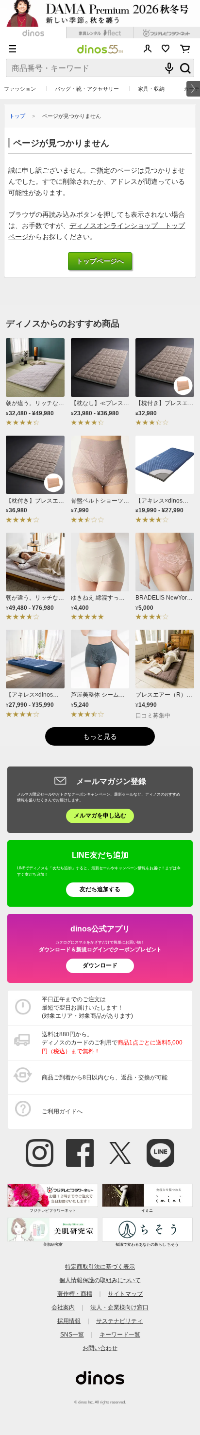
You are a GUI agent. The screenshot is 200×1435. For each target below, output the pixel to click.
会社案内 (63, 1307)
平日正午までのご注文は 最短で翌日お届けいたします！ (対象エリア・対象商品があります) (87, 1007)
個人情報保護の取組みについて (100, 1280)
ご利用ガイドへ (62, 1111)
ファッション (20, 89)
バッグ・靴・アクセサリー (87, 89)
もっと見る (100, 736)
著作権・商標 (74, 1293)
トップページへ (100, 261)
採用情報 (69, 1321)
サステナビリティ (119, 1321)
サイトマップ (125, 1293)
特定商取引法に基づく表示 (100, 1266)
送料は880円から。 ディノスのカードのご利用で (112, 1042)
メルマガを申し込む (100, 815)
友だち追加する (100, 889)
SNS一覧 (72, 1334)
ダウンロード (100, 965)
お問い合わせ (100, 1348)
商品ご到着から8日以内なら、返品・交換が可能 (104, 1077)
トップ (17, 116)
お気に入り (166, 48)
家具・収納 (151, 89)
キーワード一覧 (120, 1334)
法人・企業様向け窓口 (119, 1307)
